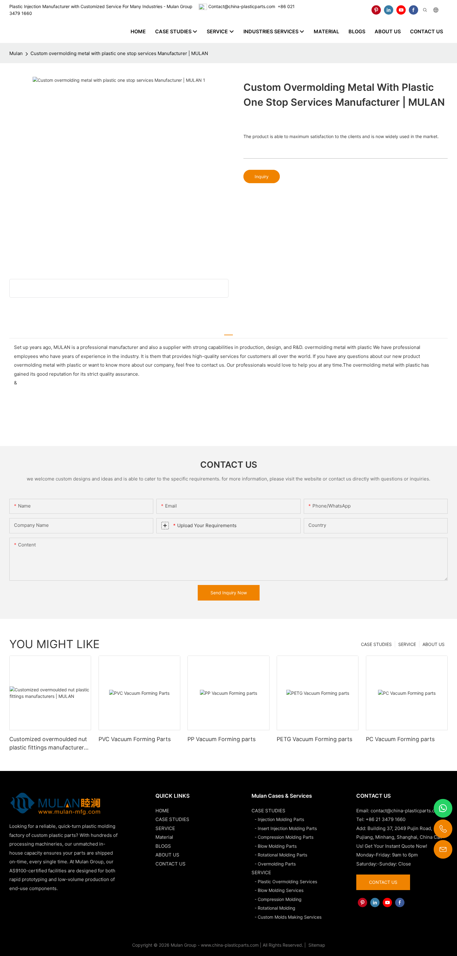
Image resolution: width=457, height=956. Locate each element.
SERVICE (407, 644)
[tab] (228, 331)
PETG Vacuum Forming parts (314, 739)
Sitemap (316, 945)
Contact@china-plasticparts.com (241, 6)
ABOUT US (433, 644)
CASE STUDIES (376, 644)
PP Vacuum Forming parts (221, 739)
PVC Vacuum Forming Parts (135, 739)
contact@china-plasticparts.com (406, 811)
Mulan (16, 53)
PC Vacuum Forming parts (400, 739)
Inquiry (262, 176)
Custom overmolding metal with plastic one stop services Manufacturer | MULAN (119, 53)
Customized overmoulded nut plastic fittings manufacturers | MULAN (49, 744)
